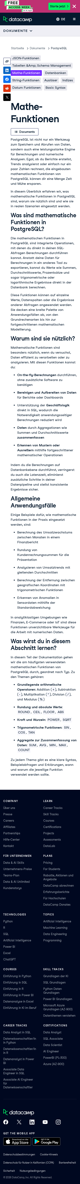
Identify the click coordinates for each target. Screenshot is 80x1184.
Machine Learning (55, 927)
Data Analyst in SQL (17, 1032)
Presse (7, 814)
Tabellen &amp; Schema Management (41, 65)
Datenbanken (55, 73)
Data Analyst (52, 1032)
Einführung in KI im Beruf (19, 1007)
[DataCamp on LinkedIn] (32, 1122)
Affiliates (9, 827)
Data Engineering (55, 934)
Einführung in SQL (15, 982)
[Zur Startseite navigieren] (17, 19)
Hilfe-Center (11, 839)
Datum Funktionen (26, 88)
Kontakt (8, 846)
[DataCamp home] (32, 1112)
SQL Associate (53, 1038)
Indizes (67, 80)
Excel (7, 953)
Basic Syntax (55, 88)
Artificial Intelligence (17, 940)
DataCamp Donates (57, 904)
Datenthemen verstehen (59, 1015)
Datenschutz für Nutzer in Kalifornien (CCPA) (28, 1162)
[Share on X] (7, 97)
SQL (6, 934)
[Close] (74, 6)
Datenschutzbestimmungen (19, 1154)
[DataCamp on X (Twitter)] (18, 1122)
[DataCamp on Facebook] (5, 1122)
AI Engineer (51, 1051)
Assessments (52, 839)
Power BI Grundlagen (57, 999)
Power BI (9, 946)
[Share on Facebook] (7, 79)
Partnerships (11, 833)
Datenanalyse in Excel (18, 1001)
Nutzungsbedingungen (33, 1170)
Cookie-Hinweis (49, 1154)
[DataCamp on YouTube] (45, 1122)
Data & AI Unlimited (16, 881)
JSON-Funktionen (25, 58)
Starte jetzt (57, 6)
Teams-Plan (11, 875)
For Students (51, 869)
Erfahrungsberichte (56, 892)
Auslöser (50, 80)
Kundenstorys (12, 888)
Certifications (52, 827)
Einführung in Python (17, 976)
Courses (48, 820)
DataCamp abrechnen (58, 885)
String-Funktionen (25, 80)
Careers (8, 820)
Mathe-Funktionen (26, 73)
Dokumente (37, 48)
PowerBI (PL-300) (55, 1057)
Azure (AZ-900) (53, 1064)
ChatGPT (9, 959)
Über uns (9, 808)
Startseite (17, 48)
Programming (52, 940)
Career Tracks (53, 808)
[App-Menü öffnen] (74, 19)
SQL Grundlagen (54, 982)
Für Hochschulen (54, 898)
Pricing (48, 862)
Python (8, 921)
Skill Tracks (51, 814)
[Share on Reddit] (7, 88)
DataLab (49, 846)
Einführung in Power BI (18, 995)
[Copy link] (7, 61)
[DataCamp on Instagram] (58, 1122)
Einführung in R (13, 988)
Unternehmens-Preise (17, 869)
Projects (48, 833)
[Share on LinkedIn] (7, 70)
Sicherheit (9, 1170)
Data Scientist (52, 1045)
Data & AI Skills (13, 862)
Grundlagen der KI (55, 976)
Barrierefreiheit (67, 1162)
